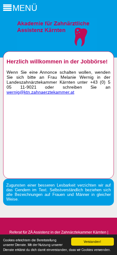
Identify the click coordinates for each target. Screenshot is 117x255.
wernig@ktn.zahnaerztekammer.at (40, 92)
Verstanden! (92, 241)
